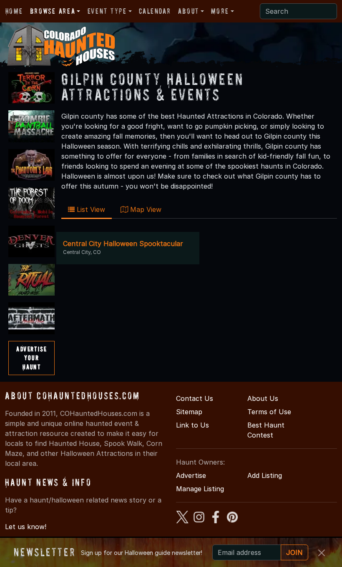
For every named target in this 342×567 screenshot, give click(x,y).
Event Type (107, 11)
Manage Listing (200, 489)
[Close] (322, 553)
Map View (144, 209)
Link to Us (192, 425)
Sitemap (189, 412)
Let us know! (25, 526)
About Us (262, 398)
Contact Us (194, 398)
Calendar (155, 11)
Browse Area (52, 11)
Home (14, 11)
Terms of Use (269, 412)
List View (90, 209)
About (188, 11)
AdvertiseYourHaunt (31, 358)
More (220, 11)
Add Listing (264, 475)
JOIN (294, 552)
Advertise (191, 475)
